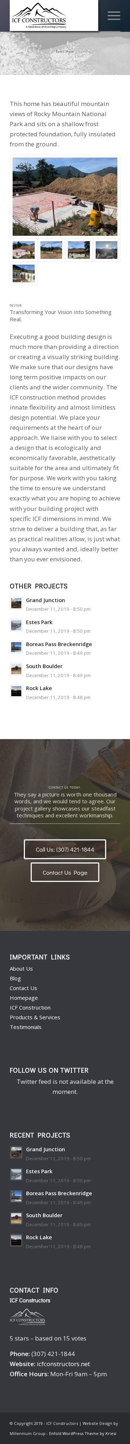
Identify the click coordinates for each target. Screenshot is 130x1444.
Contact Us (23, 988)
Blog (15, 978)
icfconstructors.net (63, 1364)
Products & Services (35, 1017)
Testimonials (26, 1026)
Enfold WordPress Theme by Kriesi (82, 1433)
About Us (21, 968)
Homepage (24, 997)
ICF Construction (30, 1007)
